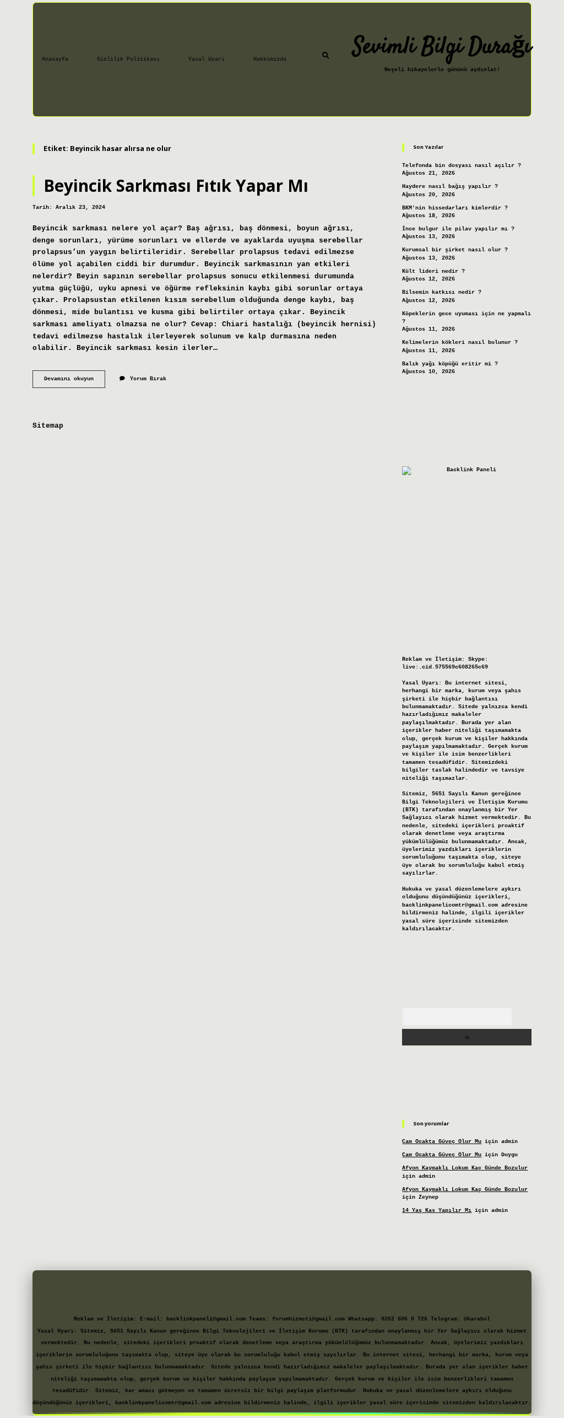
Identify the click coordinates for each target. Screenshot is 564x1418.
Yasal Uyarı (206, 59)
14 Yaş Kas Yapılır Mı (436, 1210)
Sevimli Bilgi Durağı (442, 47)
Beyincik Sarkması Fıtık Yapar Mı (176, 185)
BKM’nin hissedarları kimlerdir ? (455, 208)
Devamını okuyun (74, 381)
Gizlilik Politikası (128, 59)
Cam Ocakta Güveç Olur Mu (441, 1142)
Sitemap (47, 426)
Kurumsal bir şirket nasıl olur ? (455, 250)
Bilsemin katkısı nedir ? (441, 292)
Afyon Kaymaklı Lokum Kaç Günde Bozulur (465, 1168)
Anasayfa (55, 59)
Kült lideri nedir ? (433, 271)
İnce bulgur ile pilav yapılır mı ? (458, 229)
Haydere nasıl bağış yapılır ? (450, 187)
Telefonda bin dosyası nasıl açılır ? (461, 166)
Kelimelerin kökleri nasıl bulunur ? (460, 342)
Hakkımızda (269, 59)
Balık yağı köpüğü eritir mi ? (450, 364)
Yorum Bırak (148, 379)
